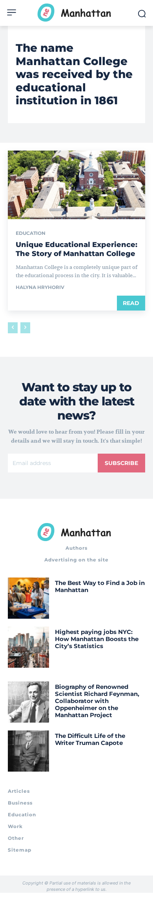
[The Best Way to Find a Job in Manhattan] (28, 598)
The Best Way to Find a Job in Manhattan (100, 586)
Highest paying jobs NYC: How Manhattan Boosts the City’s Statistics (96, 639)
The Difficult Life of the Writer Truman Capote (90, 739)
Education (31, 233)
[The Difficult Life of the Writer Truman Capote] (28, 751)
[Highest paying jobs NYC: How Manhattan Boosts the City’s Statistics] (28, 647)
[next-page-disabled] (25, 327)
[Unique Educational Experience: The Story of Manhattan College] (76, 185)
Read (131, 303)
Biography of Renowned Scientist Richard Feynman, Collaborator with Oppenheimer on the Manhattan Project (97, 701)
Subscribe (121, 463)
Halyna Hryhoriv (40, 287)
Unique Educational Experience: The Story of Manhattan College (76, 249)
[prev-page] (13, 327)
